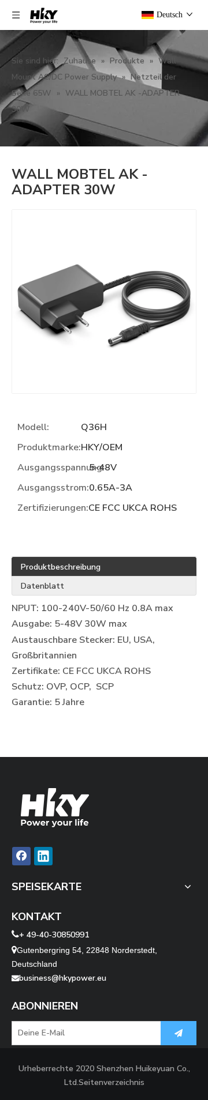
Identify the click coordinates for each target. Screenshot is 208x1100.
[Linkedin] (43, 856)
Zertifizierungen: (52, 508)
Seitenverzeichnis (111, 1082)
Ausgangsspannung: (53, 467)
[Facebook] (21, 856)
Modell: (33, 427)
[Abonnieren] (178, 1033)
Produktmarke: (49, 447)
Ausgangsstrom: (53, 487)
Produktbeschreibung (61, 567)
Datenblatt (42, 586)
